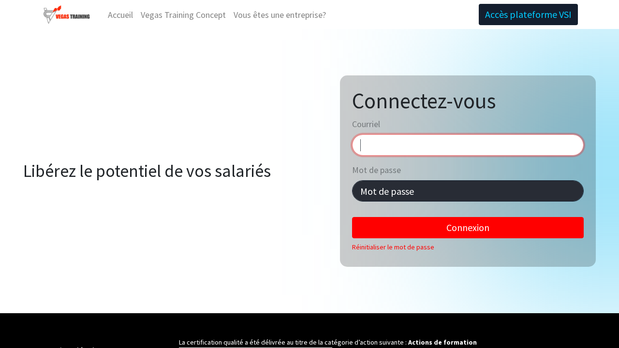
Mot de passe (376, 169)
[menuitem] (120, 14)
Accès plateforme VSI (528, 14)
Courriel (366, 124)
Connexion (467, 227)
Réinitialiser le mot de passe (393, 247)
